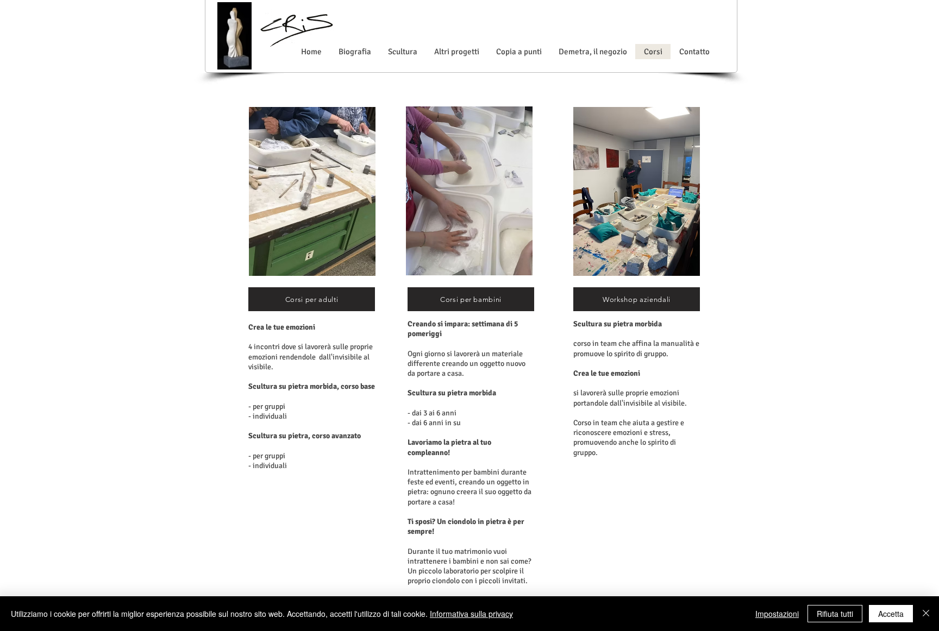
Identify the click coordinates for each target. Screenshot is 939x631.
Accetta (891, 613)
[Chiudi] (925, 613)
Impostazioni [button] (777, 613)
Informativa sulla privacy (471, 613)
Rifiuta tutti (835, 613)
